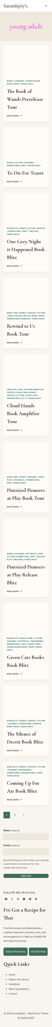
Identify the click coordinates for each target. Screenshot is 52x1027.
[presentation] (26, 61)
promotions (13, 165)
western (18, 559)
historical (19, 480)
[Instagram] (18, 899)
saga (23, 644)
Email (11, 845)
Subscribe (26, 876)
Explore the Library (15, 951)
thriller (33, 231)
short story (34, 644)
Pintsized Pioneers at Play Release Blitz (26, 575)
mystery (41, 228)
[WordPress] (36, 899)
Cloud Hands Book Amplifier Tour (23, 413)
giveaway (19, 81)
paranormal (37, 641)
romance (25, 318)
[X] (12, 899)
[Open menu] (46, 6)
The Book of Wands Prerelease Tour (25, 99)
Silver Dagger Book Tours (20, 647)
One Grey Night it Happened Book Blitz (26, 249)
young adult (27, 84)
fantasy (32, 313)
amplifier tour (15, 389)
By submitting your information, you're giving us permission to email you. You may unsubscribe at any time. (26, 864)
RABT (23, 165)
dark (30, 638)
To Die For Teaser (25, 173)
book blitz (12, 228)
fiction (19, 162)
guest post (32, 395)
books (10, 81)
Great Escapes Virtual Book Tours (26, 316)
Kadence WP (27, 1018)
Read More (14, 115)
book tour (12, 313)
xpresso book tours (31, 773)
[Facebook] (6, 899)
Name (11, 830)
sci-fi (24, 398)
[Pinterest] (30, 899)
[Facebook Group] (24, 899)
